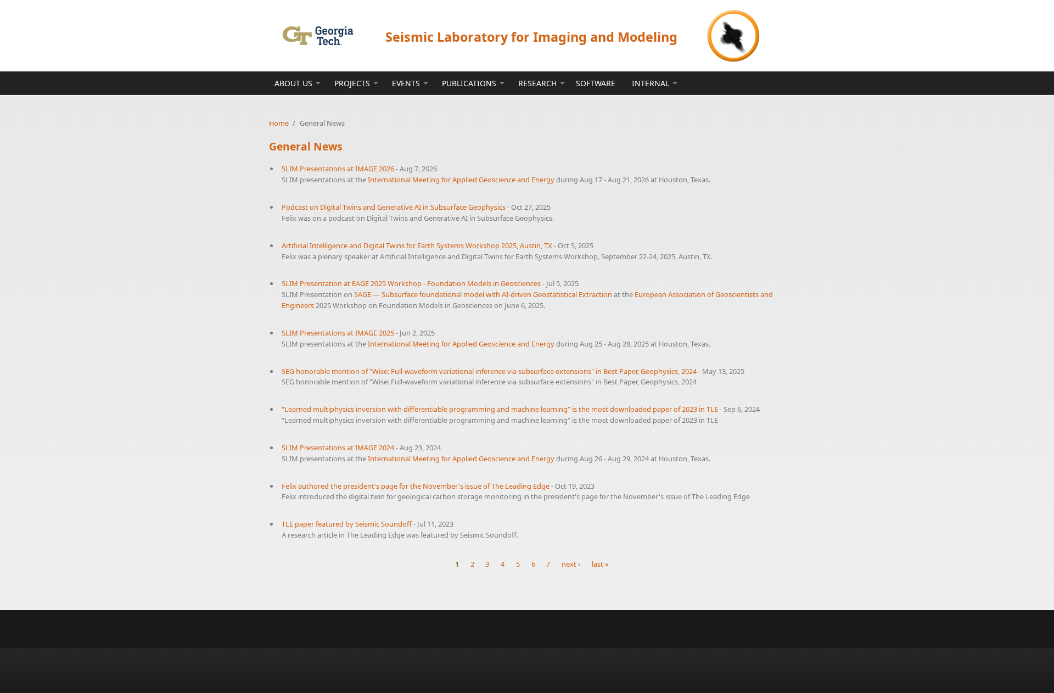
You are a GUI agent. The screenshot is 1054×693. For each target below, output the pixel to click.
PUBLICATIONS (469, 83)
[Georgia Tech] (317, 35)
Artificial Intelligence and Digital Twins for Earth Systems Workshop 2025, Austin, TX (417, 245)
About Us (293, 83)
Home (279, 123)
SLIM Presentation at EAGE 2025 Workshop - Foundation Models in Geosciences (411, 283)
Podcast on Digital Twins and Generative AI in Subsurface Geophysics (394, 207)
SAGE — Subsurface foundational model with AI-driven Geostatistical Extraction (483, 294)
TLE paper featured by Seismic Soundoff (347, 524)
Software (595, 83)
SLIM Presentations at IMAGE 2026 (338, 169)
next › (571, 564)
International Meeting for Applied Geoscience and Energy (461, 180)
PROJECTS (352, 83)
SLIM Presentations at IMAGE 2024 (338, 447)
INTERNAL (650, 83)
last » (600, 564)
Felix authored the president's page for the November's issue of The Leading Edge (416, 486)
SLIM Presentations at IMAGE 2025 (338, 333)
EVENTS (406, 83)
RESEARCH (537, 83)
